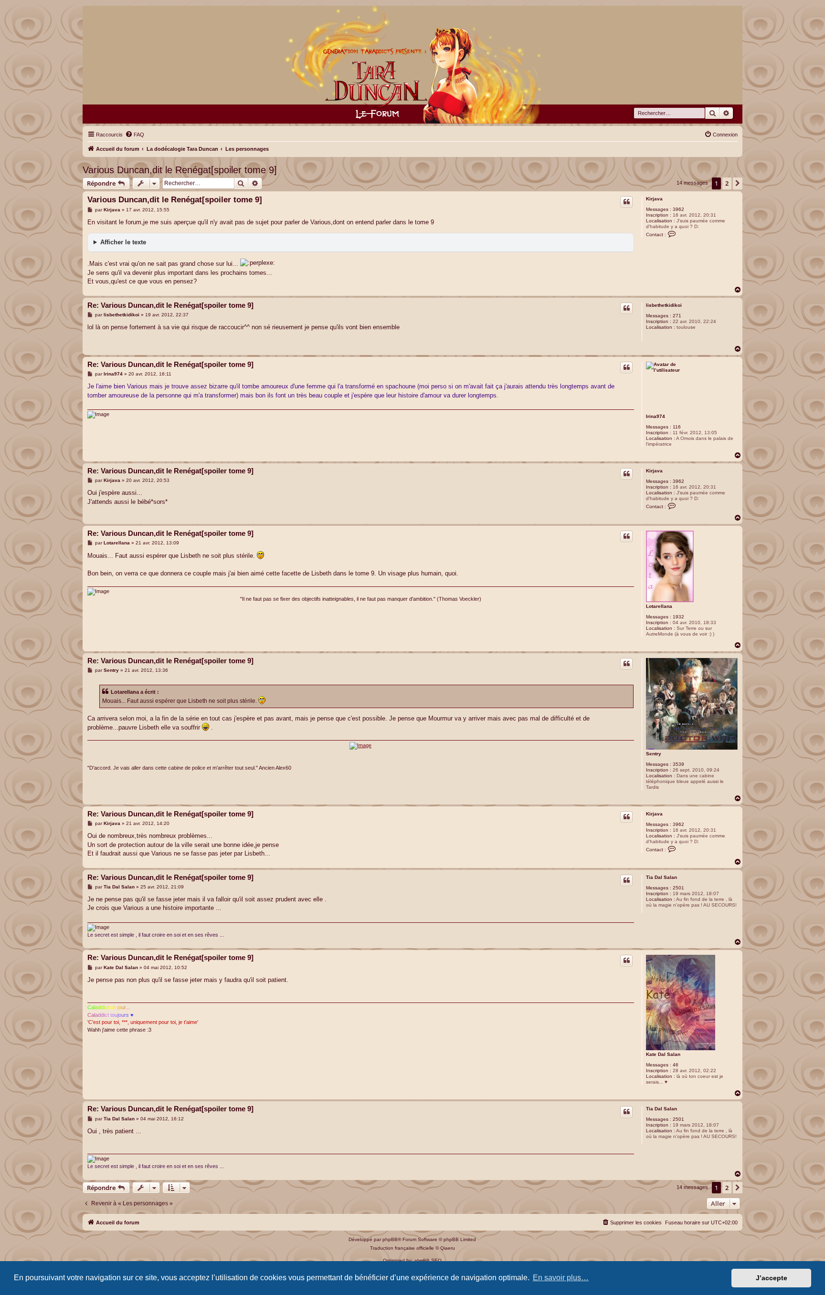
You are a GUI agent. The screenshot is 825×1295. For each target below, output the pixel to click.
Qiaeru (447, 1248)
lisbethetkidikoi (664, 305)
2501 (678, 887)
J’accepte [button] (771, 1278)
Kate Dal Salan (663, 1054)
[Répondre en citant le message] (626, 202)
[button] (737, 183)
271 (677, 315)
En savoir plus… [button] (561, 1278)
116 (677, 426)
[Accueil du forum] (412, 65)
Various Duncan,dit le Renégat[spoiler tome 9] (180, 170)
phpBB (390, 1239)
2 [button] (727, 183)
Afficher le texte (123, 242)
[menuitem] (134, 134)
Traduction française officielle (402, 1248)
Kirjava (654, 198)
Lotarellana (659, 606)
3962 (678, 209)
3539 (678, 764)
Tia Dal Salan (661, 877)
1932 (678, 616)
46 (675, 1064)
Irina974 (655, 416)
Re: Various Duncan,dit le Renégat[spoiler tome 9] (170, 305)
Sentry (653, 753)
